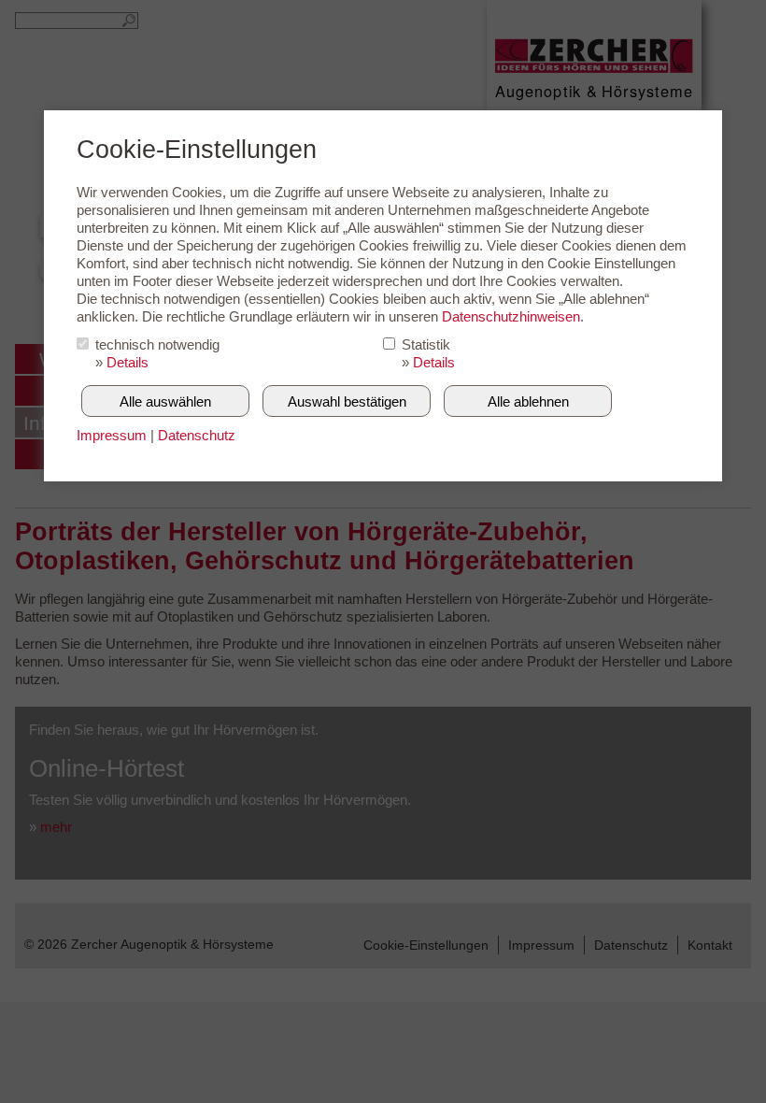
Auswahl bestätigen (347, 401)
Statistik (426, 344)
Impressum (112, 435)
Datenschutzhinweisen (511, 316)
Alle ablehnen (528, 401)
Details (127, 362)
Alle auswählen (165, 401)
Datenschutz (196, 435)
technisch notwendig (157, 344)
